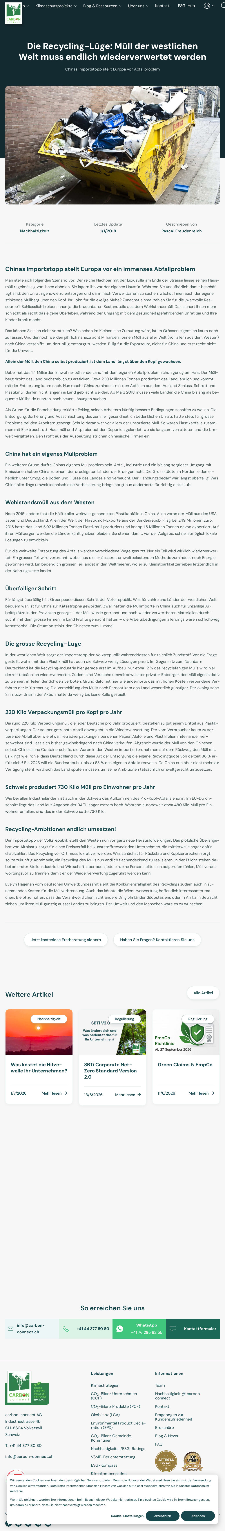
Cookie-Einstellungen (127, 1516)
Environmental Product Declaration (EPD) (118, 1425)
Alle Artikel (203, 993)
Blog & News (166, 1436)
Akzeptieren (162, 1516)
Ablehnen (198, 1516)
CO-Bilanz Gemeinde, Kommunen (111, 1438)
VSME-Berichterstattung (113, 1457)
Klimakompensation (109, 1473)
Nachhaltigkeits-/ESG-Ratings (118, 1448)
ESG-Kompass (104, 1465)
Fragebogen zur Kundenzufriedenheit (173, 1417)
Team (160, 1385)
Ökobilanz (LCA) (105, 1415)
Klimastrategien (105, 1385)
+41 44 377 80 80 (25, 1445)
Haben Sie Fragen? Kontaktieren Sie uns (157, 939)
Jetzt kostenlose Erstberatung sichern (66, 939)
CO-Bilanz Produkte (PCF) (115, 1406)
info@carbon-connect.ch (29, 1456)
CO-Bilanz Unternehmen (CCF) (114, 1396)
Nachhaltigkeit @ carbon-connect (178, 1396)
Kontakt (162, 6)
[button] (56, 6)
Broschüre (164, 1427)
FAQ (159, 1444)
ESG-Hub (186, 6)
